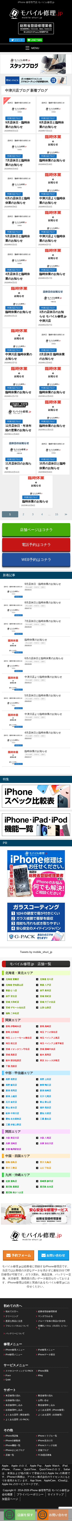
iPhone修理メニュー (15, 1350)
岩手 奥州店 (45, 990)
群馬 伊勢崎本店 (13, 1026)
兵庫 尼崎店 (11, 1143)
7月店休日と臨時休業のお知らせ (17, 162)
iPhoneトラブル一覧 (47, 1436)
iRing (40, 1375)
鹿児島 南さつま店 (14, 1192)
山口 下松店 (45, 1168)
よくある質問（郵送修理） (18, 1415)
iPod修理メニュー (14, 1354)
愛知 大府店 (45, 1113)
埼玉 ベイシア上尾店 (50, 1038)
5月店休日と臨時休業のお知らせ (17, 238)
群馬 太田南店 (12, 1032)
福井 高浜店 (45, 1107)
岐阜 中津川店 (12, 1113)
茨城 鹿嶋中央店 (47, 1049)
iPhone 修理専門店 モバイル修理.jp (49, 1490)
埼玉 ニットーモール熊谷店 (19, 1038)
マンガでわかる (45, 1316)
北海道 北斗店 (46, 979)
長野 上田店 (45, 1079)
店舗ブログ (43, 1450)
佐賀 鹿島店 (11, 1181)
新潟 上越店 (11, 1096)
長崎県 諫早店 (46, 1181)
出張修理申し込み (14, 1410)
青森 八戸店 (45, 985)
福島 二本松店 (12, 1013)
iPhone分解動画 (13, 1440)
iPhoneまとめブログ (15, 1450)
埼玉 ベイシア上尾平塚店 (52, 1043)
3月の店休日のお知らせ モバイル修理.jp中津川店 (52, 316)
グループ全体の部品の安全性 (51, 1321)
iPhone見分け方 (45, 1440)
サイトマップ (56, 1494)
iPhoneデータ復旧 (46, 1354)
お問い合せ (43, 1400)
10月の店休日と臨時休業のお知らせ (52, 465)
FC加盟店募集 (44, 1455)
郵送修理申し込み (46, 1405)
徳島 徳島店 (11, 1162)
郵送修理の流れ (45, 1395)
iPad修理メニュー (46, 1350)
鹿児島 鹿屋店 (12, 1186)
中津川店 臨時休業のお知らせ (18, 356)
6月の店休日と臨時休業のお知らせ (17, 200)
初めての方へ (12, 1311)
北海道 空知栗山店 (14, 985)
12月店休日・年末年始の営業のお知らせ (18, 428)
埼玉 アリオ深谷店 (48, 1032)
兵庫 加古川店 (46, 1143)
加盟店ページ (10, 1498)
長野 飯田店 (11, 1085)
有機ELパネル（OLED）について (52, 1327)
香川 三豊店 (11, 1168)
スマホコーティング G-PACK (19, 1371)
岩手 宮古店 (11, 996)
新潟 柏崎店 (45, 1090)
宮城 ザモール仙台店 (15, 1007)
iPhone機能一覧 (13, 1445)
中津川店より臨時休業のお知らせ (52, 200)
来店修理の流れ (13, 1395)
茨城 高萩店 (11, 1054)
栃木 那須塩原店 (13, 1060)
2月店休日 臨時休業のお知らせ (52, 356)
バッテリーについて (15, 1333)
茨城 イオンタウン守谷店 (18, 1049)
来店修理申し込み (14, 1405)
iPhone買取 (43, 1371)
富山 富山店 (45, 1102)
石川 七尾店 (45, 1096)
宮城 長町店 (45, 996)
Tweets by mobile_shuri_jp (36, 951)
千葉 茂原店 (11, 1066)
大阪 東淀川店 (12, 1138)
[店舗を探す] (19, 1511)
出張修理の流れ (13, 1400)
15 (56, 514)
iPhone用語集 (12, 1436)
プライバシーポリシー (30, 1494)
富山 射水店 (11, 1107)
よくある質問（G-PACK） (18, 1419)
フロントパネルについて (17, 1326)
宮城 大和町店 (12, 1002)
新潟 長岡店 (11, 1090)
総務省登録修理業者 (47, 1311)
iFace (8, 1375)
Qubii (8, 1379)
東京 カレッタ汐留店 (50, 1060)
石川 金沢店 (11, 1102)
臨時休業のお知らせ (52, 160)
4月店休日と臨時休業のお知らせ (17, 276)
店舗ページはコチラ (36, 529)
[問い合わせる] (52, 1511)
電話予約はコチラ (36, 544)
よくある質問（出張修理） (50, 1415)
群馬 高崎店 (45, 1026)
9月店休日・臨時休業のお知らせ (17, 124)
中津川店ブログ (14, 118)
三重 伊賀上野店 (13, 1124)
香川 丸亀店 (45, 1162)
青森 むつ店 (11, 990)
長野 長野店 (11, 1079)
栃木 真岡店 (45, 1054)
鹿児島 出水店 (46, 1186)
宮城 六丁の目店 (47, 1002)
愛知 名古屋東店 (13, 1119)
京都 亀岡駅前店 (13, 1149)
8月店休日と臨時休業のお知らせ (51, 124)
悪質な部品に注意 (14, 1321)
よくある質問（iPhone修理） (51, 1410)
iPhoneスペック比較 (47, 1445)
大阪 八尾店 (45, 1138)
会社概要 (7, 1494)
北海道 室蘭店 (12, 979)
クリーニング (12, 1316)
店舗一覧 (10, 1455)
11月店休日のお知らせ (18, 465)
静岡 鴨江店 (45, 1085)
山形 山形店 (45, 1007)
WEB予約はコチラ (36, 559)
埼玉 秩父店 (11, 1043)
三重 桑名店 (45, 1119)
